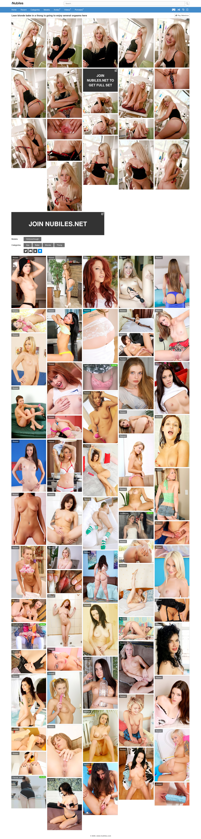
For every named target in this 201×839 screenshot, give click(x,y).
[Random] (179, 10)
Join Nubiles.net (58, 223)
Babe (37, 245)
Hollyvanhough (32, 239)
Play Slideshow (183, 15)
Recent (24, 10)
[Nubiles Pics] (17, 3)
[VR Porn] (173, 10)
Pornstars (79, 10)
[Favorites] (188, 10)
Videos (67, 10)
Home (14, 10)
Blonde (48, 245)
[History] (183, 10)
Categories (35, 10)
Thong (59, 245)
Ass (27, 245)
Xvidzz (56, 10)
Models (47, 10)
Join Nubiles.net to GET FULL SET (100, 80)
